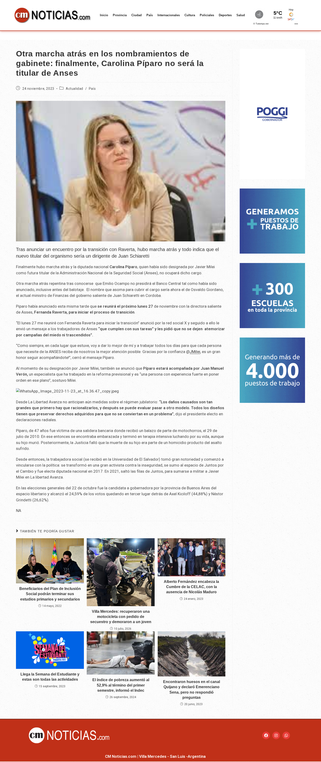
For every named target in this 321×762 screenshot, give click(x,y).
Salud (240, 15)
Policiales (207, 15)
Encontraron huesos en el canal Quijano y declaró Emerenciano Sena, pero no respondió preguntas (191, 689)
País (149, 15)
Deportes (225, 15)
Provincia (120, 15)
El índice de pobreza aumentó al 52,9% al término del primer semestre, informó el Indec (120, 685)
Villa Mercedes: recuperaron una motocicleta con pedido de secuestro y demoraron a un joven (120, 616)
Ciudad (136, 15)
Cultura (189, 15)
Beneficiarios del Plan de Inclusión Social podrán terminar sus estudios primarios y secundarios (50, 594)
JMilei (195, 351)
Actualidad (74, 88)
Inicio (104, 15)
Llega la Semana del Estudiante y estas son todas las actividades (49, 676)
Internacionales (168, 15)
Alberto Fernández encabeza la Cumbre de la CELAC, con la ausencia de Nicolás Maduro (191, 587)
